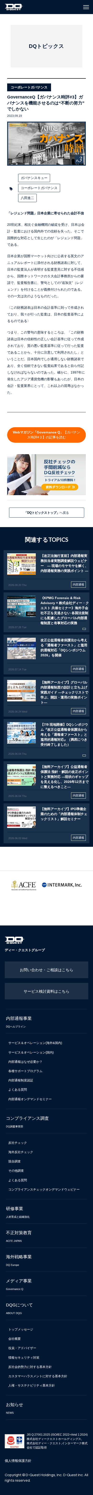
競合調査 (14, 1161)
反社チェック (17, 1143)
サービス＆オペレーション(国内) (31, 1052)
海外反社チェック (20, 1152)
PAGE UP (84, 1488)
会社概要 (14, 1339)
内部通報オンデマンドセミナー (30, 1099)
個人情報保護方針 (18, 1461)
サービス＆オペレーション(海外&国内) (35, 1043)
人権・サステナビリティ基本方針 (31, 1385)
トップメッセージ (20, 1329)
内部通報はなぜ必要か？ (25, 1061)
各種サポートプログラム (25, 1071)
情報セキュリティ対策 (23, 1357)
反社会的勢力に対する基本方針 (30, 1367)
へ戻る (46, 512)
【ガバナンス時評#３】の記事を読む (46, 434)
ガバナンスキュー (34, 178)
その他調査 (16, 1170)
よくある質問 (17, 1089)
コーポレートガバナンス (39, 188)
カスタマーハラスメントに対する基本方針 (37, 1376)
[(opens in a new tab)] (46, 570)
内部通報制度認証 (20, 1080)
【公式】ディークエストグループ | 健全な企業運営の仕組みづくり (14, 7)
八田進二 (27, 198)
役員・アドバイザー (22, 1348)
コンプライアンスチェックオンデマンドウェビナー (44, 1189)
